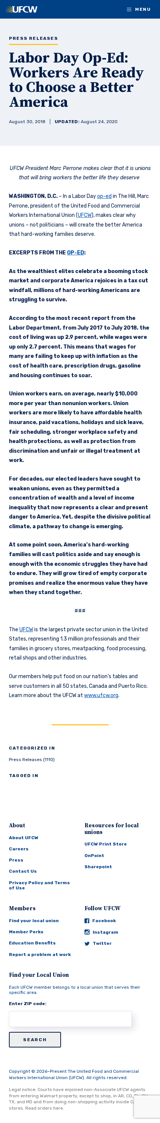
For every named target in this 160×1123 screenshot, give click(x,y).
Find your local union (34, 920)
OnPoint (94, 855)
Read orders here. (44, 1108)
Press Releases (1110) (32, 759)
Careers (19, 848)
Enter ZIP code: (28, 1003)
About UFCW (23, 837)
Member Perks (26, 931)
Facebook (104, 920)
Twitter (102, 943)
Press (16, 860)
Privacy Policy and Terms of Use (39, 885)
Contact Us (23, 871)
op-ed (104, 196)
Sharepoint (98, 866)
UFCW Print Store (105, 844)
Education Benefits (32, 943)
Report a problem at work (40, 954)
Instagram (105, 932)
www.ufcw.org (101, 695)
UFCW (85, 215)
